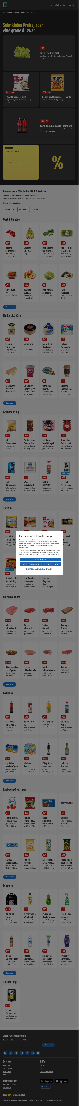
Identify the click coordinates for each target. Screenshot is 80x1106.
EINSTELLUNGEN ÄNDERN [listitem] (39, 569)
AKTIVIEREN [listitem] (40, 560)
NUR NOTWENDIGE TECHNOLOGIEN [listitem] (40, 564)
